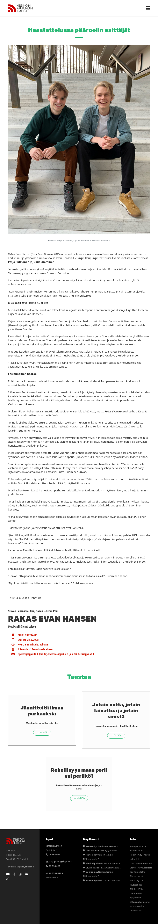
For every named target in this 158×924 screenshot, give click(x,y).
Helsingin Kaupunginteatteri (20, 8)
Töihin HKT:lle (137, 889)
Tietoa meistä (137, 876)
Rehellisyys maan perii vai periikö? (79, 773)
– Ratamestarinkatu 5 (103, 867)
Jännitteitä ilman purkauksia (42, 710)
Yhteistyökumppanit (140, 901)
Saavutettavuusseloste (141, 867)
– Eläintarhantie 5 (103, 863)
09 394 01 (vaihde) (18, 859)
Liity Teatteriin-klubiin (141, 863)
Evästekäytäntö (137, 850)
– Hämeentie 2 (102, 846)
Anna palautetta (138, 846)
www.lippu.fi (52, 877)
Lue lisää (42, 732)
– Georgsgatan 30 (101, 850)
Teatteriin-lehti (137, 871)
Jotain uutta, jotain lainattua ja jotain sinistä (116, 710)
